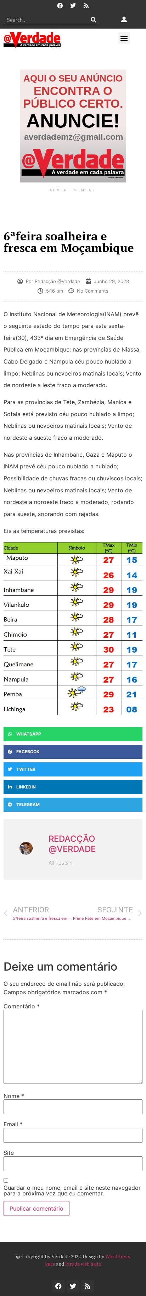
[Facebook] (60, 5)
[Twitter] (73, 5)
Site (9, 1153)
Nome (14, 1096)
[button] (124, 38)
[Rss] (86, 5)
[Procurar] (93, 20)
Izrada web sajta (83, 1263)
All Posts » (61, 862)
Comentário (22, 1006)
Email (13, 1124)
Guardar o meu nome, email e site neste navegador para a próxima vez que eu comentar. (72, 1190)
